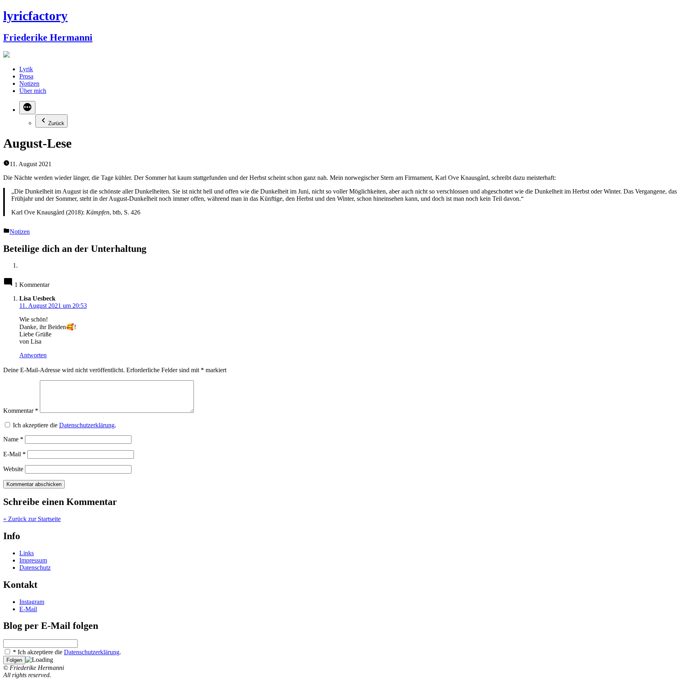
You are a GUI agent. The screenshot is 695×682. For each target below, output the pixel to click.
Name (13, 439)
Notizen (29, 83)
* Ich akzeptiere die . (66, 652)
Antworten (33, 355)
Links (26, 553)
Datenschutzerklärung (87, 425)
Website (13, 469)
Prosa (26, 76)
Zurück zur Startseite (32, 518)
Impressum (33, 560)
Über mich (32, 90)
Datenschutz (35, 567)
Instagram (31, 601)
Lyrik (26, 69)
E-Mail (14, 454)
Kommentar (20, 410)
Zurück (56, 123)
